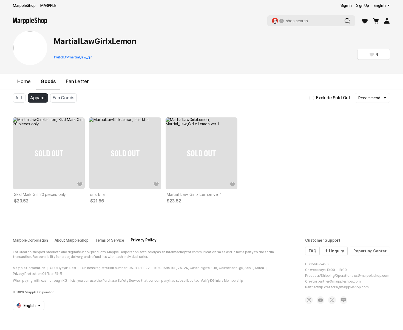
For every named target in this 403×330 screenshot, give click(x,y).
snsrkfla (97, 194)
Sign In (346, 5)
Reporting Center (370, 251)
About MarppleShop (72, 240)
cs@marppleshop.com (371, 276)
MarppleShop (24, 5)
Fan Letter (77, 81)
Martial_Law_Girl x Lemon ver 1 (194, 194)
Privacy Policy (144, 240)
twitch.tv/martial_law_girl (73, 57)
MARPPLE (48, 5)
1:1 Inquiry (334, 251)
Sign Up (362, 5)
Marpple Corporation (30, 240)
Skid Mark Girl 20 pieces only (40, 194)
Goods (48, 81)
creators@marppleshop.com (346, 287)
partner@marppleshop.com (339, 281)
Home (24, 81)
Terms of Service (109, 240)
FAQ (312, 251)
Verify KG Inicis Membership (222, 281)
